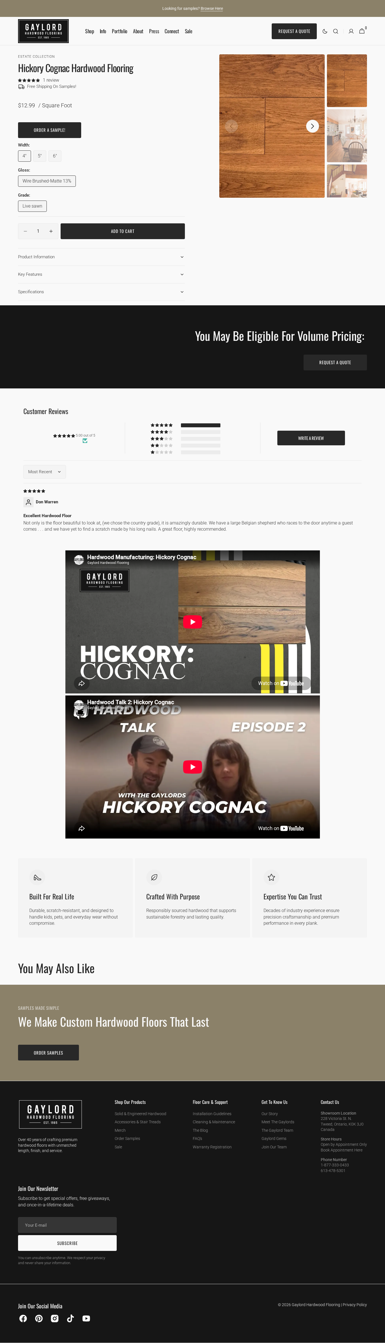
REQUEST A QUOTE (335, 362)
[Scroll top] (378, 1336)
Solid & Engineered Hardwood (140, 1113)
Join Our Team (274, 1147)
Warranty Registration (212, 1147)
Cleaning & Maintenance (214, 1122)
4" (27, 157)
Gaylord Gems (274, 1138)
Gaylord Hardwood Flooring (316, 1304)
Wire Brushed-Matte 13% (47, 182)
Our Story (270, 1113)
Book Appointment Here (341, 1150)
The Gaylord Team (277, 1130)
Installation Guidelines (212, 1113)
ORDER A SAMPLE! (49, 130)
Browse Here (212, 8)
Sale (118, 1147)
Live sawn (35, 207)
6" (57, 157)
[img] (34, 490)
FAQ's (197, 1138)
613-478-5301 (333, 1170)
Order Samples (127, 1138)
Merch (120, 1130)
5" (42, 157)
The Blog (200, 1130)
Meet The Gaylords (278, 1122)
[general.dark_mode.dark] (325, 31)
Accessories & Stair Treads (138, 1122)
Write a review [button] (311, 438)
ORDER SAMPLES (48, 1053)
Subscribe (67, 1243)
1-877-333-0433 (335, 1165)
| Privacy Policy (354, 1304)
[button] (335, 31)
